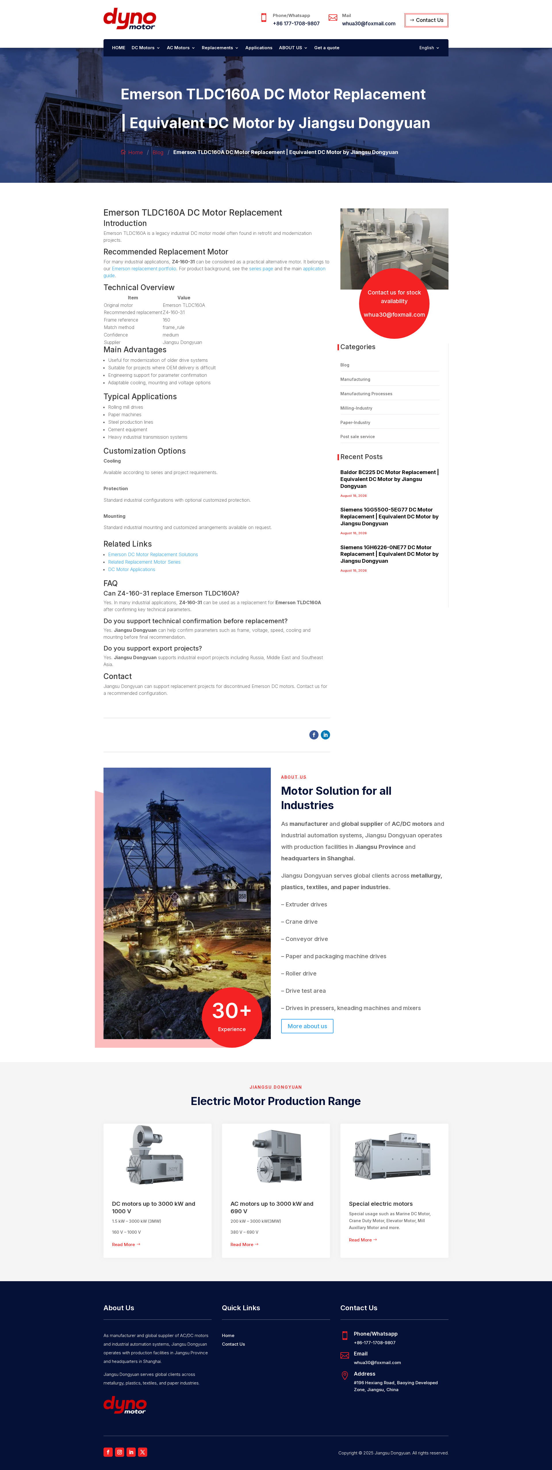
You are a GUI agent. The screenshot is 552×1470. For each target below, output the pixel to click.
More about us (307, 1026)
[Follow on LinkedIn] (325, 734)
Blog (158, 152)
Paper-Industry (355, 422)
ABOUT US (290, 48)
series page (261, 268)
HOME (118, 48)
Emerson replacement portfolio (144, 268)
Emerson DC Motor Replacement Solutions (153, 554)
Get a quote (327, 48)
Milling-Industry (356, 408)
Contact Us (430, 20)
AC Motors (178, 48)
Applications (259, 48)
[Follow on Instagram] (119, 1452)
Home (135, 152)
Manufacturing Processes (366, 393)
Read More (123, 1244)
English (426, 48)
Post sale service (357, 436)
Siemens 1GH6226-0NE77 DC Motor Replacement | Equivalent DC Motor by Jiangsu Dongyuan (389, 554)
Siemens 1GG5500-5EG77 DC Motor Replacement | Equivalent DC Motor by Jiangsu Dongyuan (389, 516)
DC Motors (143, 48)
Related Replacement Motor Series (144, 562)
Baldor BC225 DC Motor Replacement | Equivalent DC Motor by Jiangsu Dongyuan (389, 479)
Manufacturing (355, 379)
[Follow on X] (142, 1452)
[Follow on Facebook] (314, 734)
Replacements (217, 48)
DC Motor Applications (131, 569)
